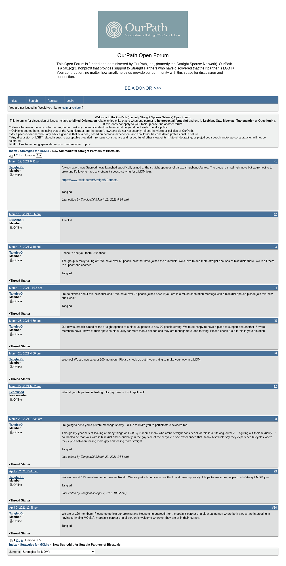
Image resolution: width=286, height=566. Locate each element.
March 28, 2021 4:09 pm (25, 353)
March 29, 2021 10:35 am (25, 419)
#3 (275, 246)
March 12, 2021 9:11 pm (24, 161)
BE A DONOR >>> (143, 88)
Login (70, 100)
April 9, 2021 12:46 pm (23, 507)
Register (53, 100)
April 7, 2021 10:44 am (23, 471)
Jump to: (15, 551)
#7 (275, 386)
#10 (274, 507)
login (65, 107)
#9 (275, 471)
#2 (275, 214)
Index (13, 100)
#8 (275, 419)
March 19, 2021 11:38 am (25, 287)
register (77, 107)
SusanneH (16, 220)
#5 (275, 320)
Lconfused (16, 392)
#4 (275, 287)
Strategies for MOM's (34, 151)
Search (33, 100)
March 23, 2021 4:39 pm (25, 320)
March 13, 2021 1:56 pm (25, 214)
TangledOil (16, 167)
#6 (275, 353)
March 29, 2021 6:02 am (25, 386)
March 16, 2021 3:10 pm (25, 246)
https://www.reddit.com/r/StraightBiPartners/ (90, 179)
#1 (275, 161)
